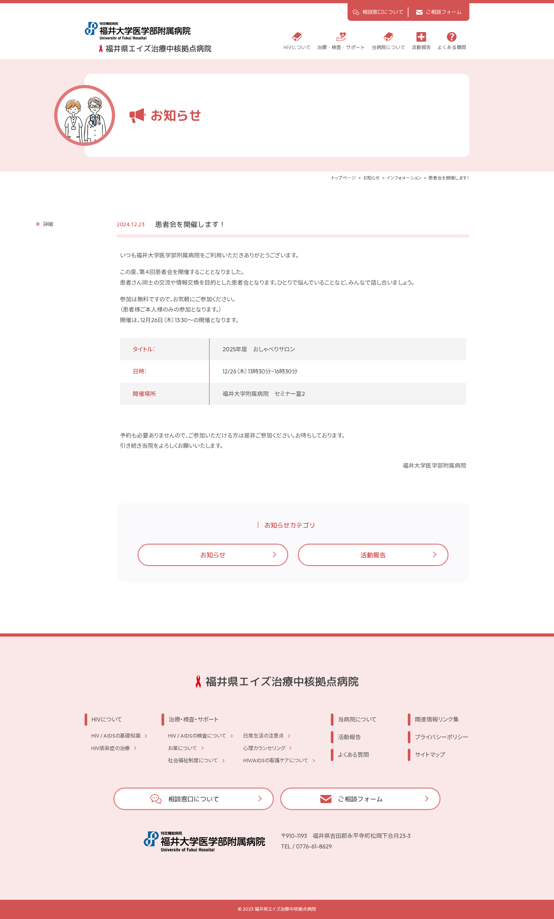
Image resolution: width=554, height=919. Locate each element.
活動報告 (373, 554)
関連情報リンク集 (437, 719)
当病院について (357, 719)
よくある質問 (353, 754)
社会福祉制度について (193, 760)
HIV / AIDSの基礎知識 (115, 735)
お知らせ (213, 554)
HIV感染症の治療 (110, 748)
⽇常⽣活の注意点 (263, 735)
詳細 (48, 224)
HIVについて (107, 719)
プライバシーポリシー (441, 737)
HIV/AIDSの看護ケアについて (275, 760)
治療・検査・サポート (194, 719)
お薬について (182, 748)
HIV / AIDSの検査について (197, 735)
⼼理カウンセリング (264, 748)
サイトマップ (430, 754)
